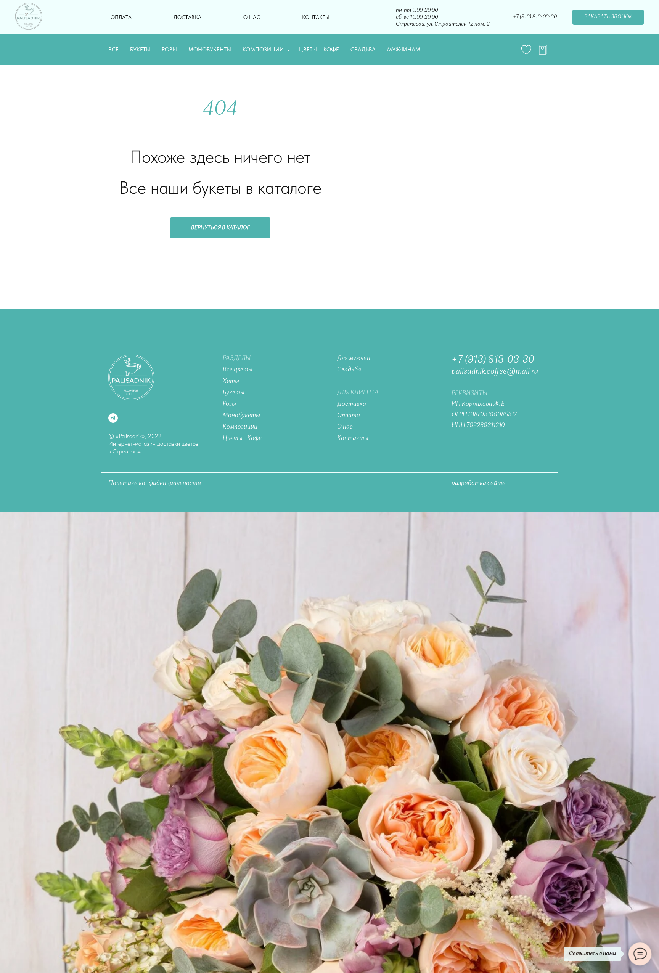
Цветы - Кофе (242, 438)
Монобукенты (209, 49)
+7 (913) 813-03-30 (493, 360)
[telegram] (543, 49)
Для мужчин (353, 358)
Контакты (316, 17)
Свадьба (363, 49)
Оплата (121, 17)
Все (113, 49)
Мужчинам (403, 49)
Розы (169, 49)
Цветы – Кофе (319, 49)
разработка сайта (479, 483)
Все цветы (237, 370)
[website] (526, 49)
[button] (608, 17)
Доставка (187, 17)
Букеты (140, 49)
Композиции (264, 49)
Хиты (231, 381)
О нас (251, 17)
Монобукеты (241, 416)
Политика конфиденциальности (154, 483)
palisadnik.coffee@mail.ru (495, 372)
